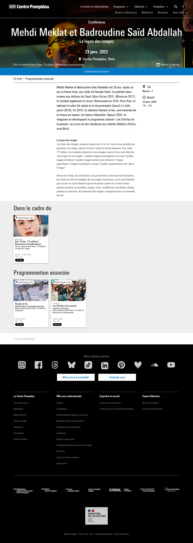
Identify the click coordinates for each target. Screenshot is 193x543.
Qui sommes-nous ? (21, 403)
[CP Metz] (75, 492)
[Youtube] (171, 365)
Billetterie (147, 12)
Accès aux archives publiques (68, 457)
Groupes (60, 403)
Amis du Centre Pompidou (152, 409)
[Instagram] (22, 365)
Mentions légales (71, 534)
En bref (18, 79)
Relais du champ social (65, 439)
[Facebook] (38, 365)
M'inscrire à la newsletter (76, 377)
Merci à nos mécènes (150, 403)
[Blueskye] (71, 365)
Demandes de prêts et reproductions (70, 421)
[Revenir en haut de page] (186, 536)
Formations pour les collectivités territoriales (116, 409)
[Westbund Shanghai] (149, 492)
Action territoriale (20, 439)
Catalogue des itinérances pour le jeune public (74, 445)
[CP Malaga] (96, 492)
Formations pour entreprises (110, 403)
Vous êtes (179, 12)
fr (183, 6)
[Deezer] (138, 365)
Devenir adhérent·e (127, 12)
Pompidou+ (159, 6)
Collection (139, 6)
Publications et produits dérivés (69, 427)
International (19, 433)
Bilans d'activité (20, 415)
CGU (92, 534)
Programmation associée (40, 79)
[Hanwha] (171, 492)
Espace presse (62, 463)
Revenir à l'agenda (170, 64)
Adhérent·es (18, 427)
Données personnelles (103, 534)
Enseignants (61, 433)
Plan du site (84, 534)
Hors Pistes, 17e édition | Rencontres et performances (57, 64)
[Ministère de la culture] (96, 516)
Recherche (61, 451)
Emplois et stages (20, 421)
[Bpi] (25, 492)
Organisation (18, 409)
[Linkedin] (104, 365)
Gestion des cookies (121, 534)
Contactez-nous (117, 377)
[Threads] (55, 365)
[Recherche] (176, 7)
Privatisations (62, 409)
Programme (119, 6)
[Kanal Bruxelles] (122, 492)
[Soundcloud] (154, 365)
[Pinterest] (121, 365)
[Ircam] (51, 492)
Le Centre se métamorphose (95, 6)
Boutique (164, 12)
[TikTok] (88, 365)
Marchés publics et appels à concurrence (72, 415)
